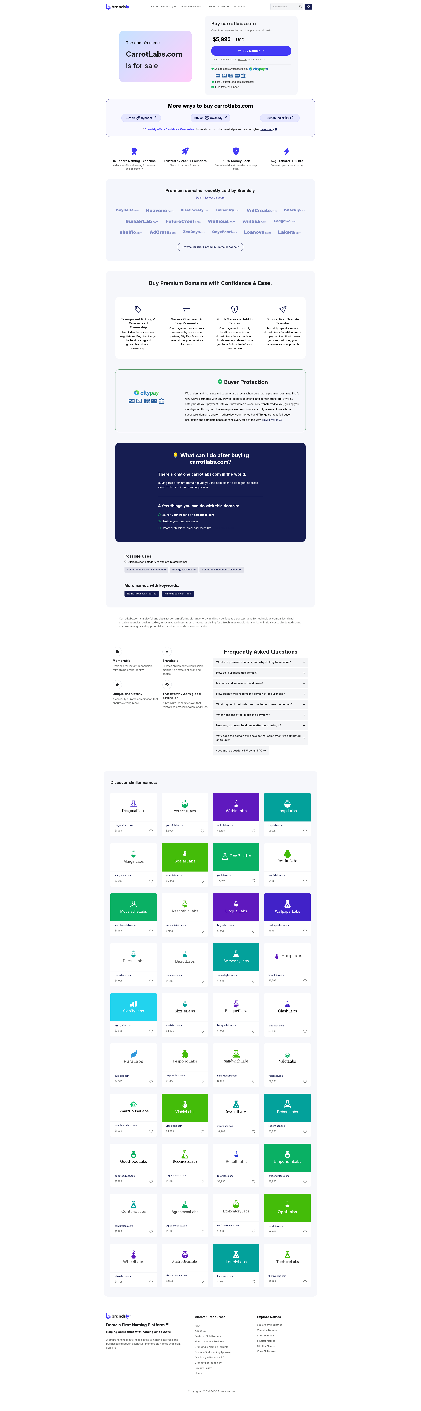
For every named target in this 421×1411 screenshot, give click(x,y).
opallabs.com (276, 1226)
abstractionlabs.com (176, 1275)
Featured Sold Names (208, 1336)
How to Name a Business (209, 1341)
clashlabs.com (276, 1025)
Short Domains (217, 6)
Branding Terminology (208, 1362)
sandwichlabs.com (227, 1075)
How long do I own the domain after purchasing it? (248, 725)
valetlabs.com (276, 1075)
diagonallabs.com (123, 825)
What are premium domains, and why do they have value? (253, 662)
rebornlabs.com (277, 1126)
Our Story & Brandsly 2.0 (209, 1357)
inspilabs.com (276, 825)
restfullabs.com (277, 875)
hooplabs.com (276, 975)
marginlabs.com (122, 875)
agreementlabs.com (176, 1225)
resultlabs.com (225, 1176)
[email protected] (223, 528)
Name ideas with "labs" (178, 593)
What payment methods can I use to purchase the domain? (254, 704)
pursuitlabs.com (122, 975)
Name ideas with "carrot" (142, 593)
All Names (240, 6)
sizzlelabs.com (174, 1025)
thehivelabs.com (277, 1276)
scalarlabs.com (174, 875)
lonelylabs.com (225, 1276)
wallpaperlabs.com (279, 925)
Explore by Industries (269, 1324)
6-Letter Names (266, 1346)
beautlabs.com (174, 975)
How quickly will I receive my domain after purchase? (250, 693)
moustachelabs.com (125, 925)
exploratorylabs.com (228, 1225)
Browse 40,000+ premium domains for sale (210, 247)
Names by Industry (162, 6)
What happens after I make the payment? (243, 714)
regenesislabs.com (176, 1175)
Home (198, 1373)
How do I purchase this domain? (237, 672)
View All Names (266, 1351)
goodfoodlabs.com (124, 1176)
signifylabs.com (122, 1025)
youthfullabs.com (175, 825)
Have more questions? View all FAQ (239, 750)
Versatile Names (191, 6)
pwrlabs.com (224, 875)
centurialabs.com (123, 1226)
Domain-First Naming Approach (213, 1352)
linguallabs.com (225, 925)
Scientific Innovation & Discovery (222, 569)
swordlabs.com (225, 1126)
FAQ (197, 1325)
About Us (200, 1331)
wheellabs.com (122, 1276)
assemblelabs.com (176, 925)
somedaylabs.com (227, 975)
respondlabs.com (175, 1075)
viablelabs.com (174, 1126)
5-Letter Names (266, 1340)
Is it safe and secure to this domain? (239, 683)
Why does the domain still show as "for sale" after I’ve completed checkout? (258, 738)
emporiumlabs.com (279, 1176)
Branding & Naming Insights (211, 1346)
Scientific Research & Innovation (146, 569)
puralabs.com (121, 1076)
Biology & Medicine (184, 569)
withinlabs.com (225, 825)
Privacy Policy (203, 1368)
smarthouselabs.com (125, 1125)
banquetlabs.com (226, 1025)
